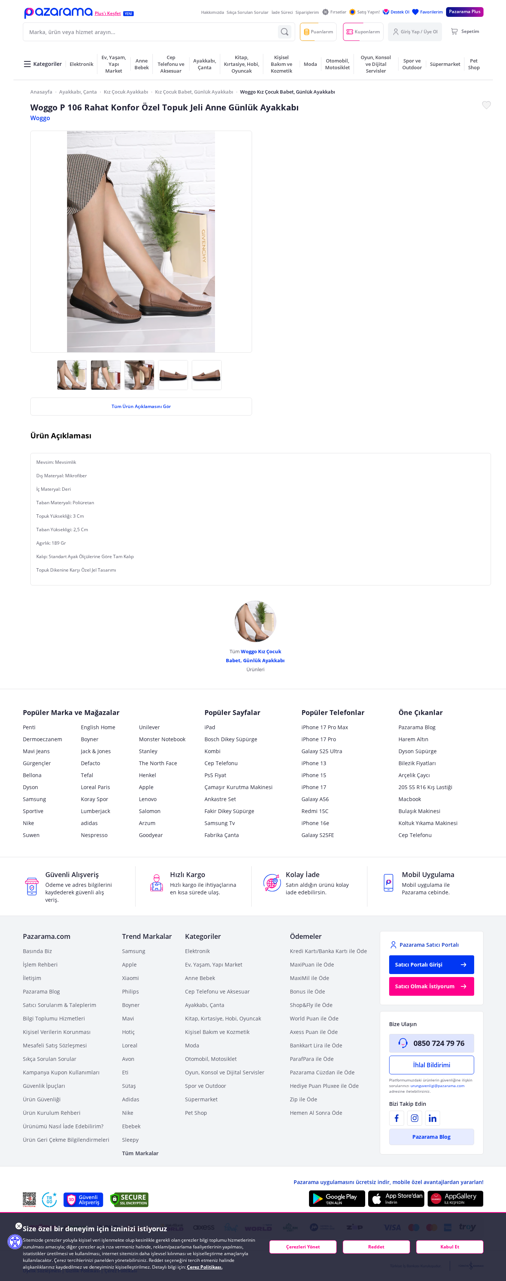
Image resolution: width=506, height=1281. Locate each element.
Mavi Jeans (36, 751)
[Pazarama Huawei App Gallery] (455, 1198)
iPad (209, 727)
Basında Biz (37, 951)
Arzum (147, 823)
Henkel (147, 775)
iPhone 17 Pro (319, 739)
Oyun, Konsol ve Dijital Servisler (224, 1072)
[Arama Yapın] (284, 32)
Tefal (87, 775)
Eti (125, 1072)
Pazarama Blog (417, 727)
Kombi (212, 751)
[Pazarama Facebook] (396, 1118)
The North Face (158, 763)
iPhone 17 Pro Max (325, 727)
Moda (192, 1045)
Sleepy (130, 1139)
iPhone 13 (314, 763)
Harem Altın (413, 739)
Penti (29, 727)
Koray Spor (94, 799)
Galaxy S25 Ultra (322, 751)
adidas (89, 823)
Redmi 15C (315, 811)
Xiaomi (130, 978)
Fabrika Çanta (221, 835)
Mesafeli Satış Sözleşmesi (55, 1045)
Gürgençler (37, 763)
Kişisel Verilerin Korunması (57, 1031)
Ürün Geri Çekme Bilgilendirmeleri (66, 1139)
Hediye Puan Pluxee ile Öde (324, 1085)
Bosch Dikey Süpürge (230, 739)
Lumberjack (95, 811)
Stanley (148, 751)
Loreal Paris (95, 787)
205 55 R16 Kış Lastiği (425, 787)
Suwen (31, 835)
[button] (58, 13)
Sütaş (129, 1085)
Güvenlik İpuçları (44, 1085)
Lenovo (148, 799)
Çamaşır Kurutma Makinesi (238, 787)
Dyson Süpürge (418, 751)
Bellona (32, 775)
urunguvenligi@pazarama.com (437, 1085)
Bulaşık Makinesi (419, 811)
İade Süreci (282, 12)
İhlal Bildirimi (431, 1065)
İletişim (32, 978)
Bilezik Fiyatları (417, 763)
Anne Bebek (200, 978)
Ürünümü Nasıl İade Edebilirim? (63, 1126)
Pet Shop (196, 1112)
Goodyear (151, 835)
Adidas (130, 1099)
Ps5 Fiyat (215, 775)
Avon (128, 1058)
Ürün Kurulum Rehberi (52, 1112)
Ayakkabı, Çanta (78, 91)
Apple (146, 787)
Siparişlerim (307, 12)
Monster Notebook (162, 739)
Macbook (410, 799)
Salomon (150, 811)
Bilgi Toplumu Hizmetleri (54, 1018)
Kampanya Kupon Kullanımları (61, 1072)
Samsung (34, 799)
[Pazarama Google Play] (337, 1198)
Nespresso (94, 835)
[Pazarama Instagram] (414, 1118)
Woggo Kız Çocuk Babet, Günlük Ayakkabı (287, 91)
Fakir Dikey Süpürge (229, 811)
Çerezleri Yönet (303, 1247)
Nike (28, 823)
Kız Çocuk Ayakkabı (126, 91)
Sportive (33, 811)
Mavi (128, 1018)
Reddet (376, 1247)
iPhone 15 (314, 775)
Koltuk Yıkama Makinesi (428, 823)
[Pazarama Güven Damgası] (49, 1199)
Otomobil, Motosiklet (211, 1058)
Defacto (90, 763)
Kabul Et (449, 1247)
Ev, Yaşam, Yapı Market (213, 964)
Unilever (149, 727)
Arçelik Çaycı (414, 775)
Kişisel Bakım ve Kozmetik (217, 1031)
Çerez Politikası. (204, 1267)
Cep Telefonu (221, 763)
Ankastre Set (220, 799)
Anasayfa (41, 91)
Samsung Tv (219, 823)
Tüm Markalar (140, 1153)
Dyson (30, 787)
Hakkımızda (212, 12)
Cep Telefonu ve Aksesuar (217, 991)
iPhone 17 (314, 787)
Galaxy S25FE (318, 835)
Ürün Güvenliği (42, 1099)
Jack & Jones (96, 751)
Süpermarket (201, 1099)
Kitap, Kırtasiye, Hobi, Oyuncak (223, 1018)
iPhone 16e (315, 823)
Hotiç (128, 1031)
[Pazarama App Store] (396, 1198)
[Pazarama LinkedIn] (432, 1118)
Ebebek (131, 1126)
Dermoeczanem (42, 739)
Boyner (90, 739)
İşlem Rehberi (40, 964)
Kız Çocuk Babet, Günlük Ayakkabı (194, 91)
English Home (98, 727)
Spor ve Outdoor (205, 1085)
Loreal (129, 1045)
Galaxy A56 (315, 799)
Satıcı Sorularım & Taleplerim (59, 1004)
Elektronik (197, 951)
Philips (130, 991)
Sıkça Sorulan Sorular (248, 12)
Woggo (40, 118)
